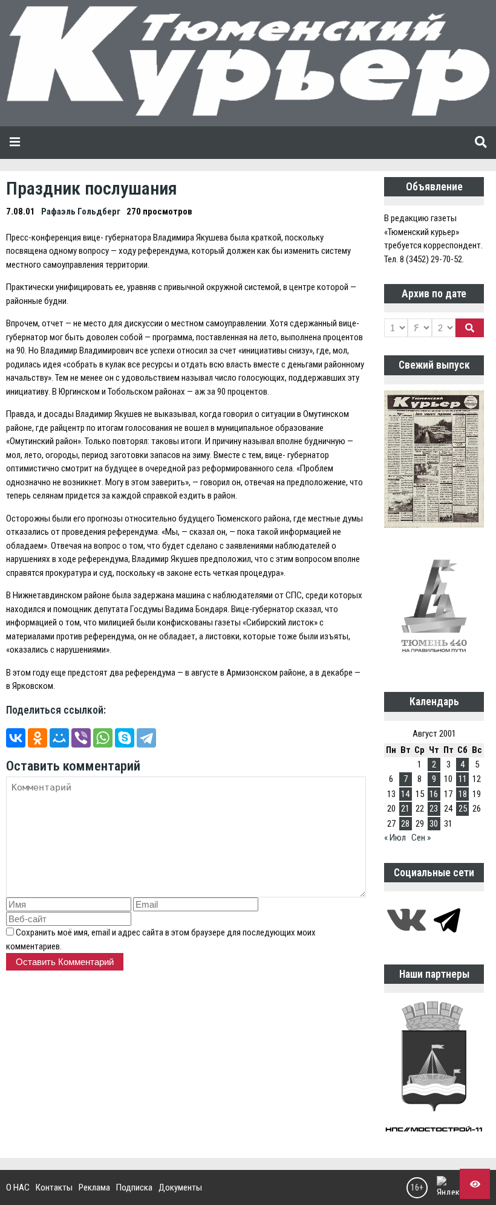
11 (462, 779)
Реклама (94, 1187)
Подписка (134, 1187)
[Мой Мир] (59, 738)
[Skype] (124, 738)
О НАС (18, 1187)
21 (405, 808)
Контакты (54, 1187)
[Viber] (81, 738)
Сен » (421, 837)
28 (405, 823)
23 (433, 808)
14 (405, 794)
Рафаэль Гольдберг (80, 211)
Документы (180, 1187)
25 (462, 808)
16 (433, 794)
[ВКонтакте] (15, 738)
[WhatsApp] (103, 738)
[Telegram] (146, 738)
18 (462, 794)
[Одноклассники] (37, 738)
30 (433, 823)
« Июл (395, 837)
